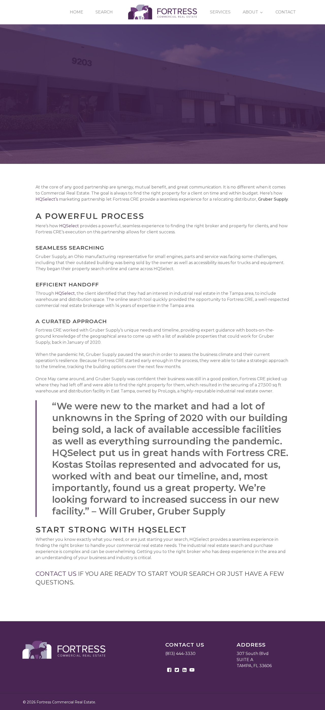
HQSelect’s (47, 199)
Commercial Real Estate (162, 109)
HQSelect (69, 225)
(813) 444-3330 (180, 653)
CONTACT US (56, 573)
